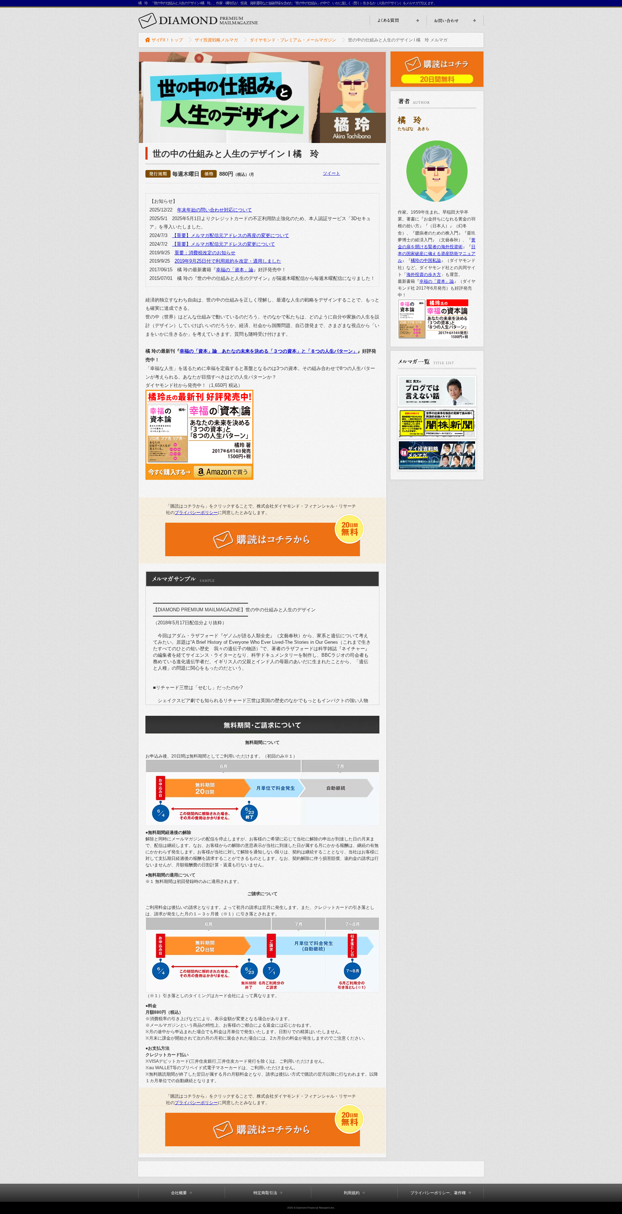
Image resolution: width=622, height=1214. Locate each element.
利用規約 (352, 1193)
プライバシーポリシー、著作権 (438, 1193)
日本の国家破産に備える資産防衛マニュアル (436, 253)
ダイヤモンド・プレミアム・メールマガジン (293, 40)
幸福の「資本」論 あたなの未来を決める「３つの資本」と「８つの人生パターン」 (268, 351)
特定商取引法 (265, 1193)
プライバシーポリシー (196, 512)
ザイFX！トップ (167, 40)
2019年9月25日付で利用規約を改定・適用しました (228, 261)
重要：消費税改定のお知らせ (205, 252)
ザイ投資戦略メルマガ (216, 40)
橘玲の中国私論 (426, 260)
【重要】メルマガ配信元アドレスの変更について (223, 244)
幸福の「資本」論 (234, 269)
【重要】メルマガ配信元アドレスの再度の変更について (230, 235)
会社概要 (179, 1193)
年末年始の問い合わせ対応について (214, 210)
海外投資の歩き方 (423, 274)
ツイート (331, 173)
